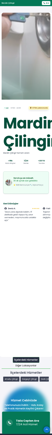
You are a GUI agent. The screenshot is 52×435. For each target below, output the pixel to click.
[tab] (26, 360)
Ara (47, 3)
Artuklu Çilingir (11, 379)
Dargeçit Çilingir (29, 379)
